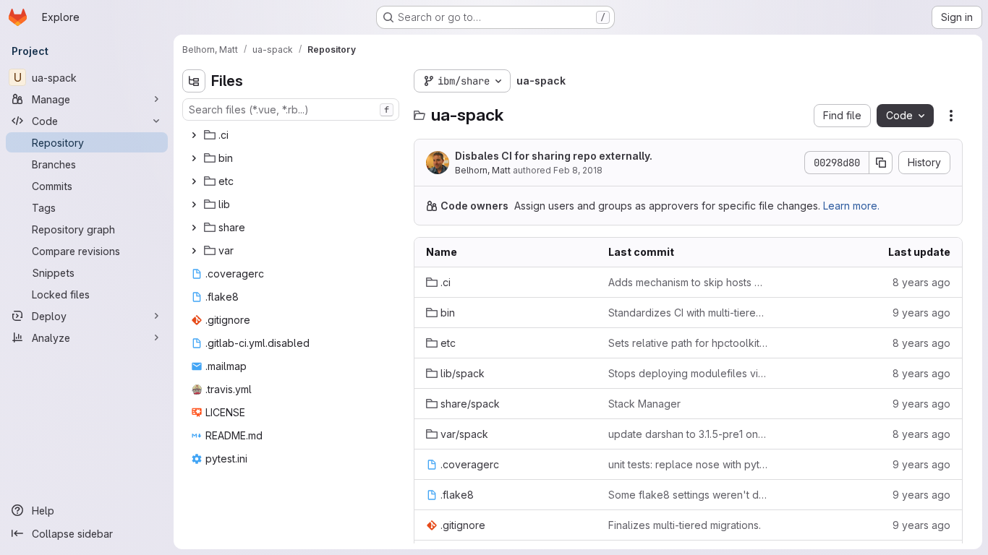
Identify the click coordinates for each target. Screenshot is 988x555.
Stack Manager (644, 403)
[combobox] (290, 109)
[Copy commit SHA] (881, 162)
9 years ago (921, 312)
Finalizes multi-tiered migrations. (684, 525)
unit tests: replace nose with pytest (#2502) (687, 464)
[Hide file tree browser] (193, 80)
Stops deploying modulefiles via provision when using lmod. (687, 373)
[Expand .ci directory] (194, 135)
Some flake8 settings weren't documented (687, 495)
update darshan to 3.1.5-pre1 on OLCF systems (687, 434)
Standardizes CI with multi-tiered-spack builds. (687, 312)
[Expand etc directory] (194, 181)
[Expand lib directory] (194, 204)
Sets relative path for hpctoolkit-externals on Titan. (687, 343)
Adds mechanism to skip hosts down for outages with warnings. (687, 282)
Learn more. (851, 205)
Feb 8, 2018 (577, 170)
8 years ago (921, 282)
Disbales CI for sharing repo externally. (553, 156)
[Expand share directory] (194, 227)
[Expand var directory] (194, 250)
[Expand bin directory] (194, 158)
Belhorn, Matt (483, 170)
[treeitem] (292, 135)
